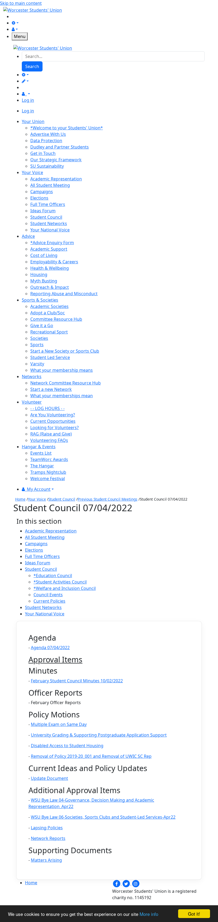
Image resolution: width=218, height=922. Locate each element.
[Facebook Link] (117, 883)
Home (20, 499)
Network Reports (48, 838)
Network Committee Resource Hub (65, 383)
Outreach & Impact (49, 287)
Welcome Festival (47, 478)
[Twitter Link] (126, 883)
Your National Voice (50, 230)
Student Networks (48, 223)
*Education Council (52, 575)
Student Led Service (50, 357)
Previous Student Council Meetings (107, 499)
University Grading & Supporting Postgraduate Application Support (99, 735)
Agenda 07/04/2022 (50, 647)
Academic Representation (56, 179)
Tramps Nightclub (48, 472)
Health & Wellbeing (49, 268)
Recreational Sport (49, 332)
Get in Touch (43, 153)
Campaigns (41, 191)
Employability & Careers (54, 262)
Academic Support (48, 249)
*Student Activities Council (60, 582)
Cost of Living (43, 255)
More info (149, 914)
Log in (28, 100)
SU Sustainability (47, 166)
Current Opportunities (53, 421)
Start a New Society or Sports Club (64, 351)
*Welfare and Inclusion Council (64, 588)
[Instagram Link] (135, 883)
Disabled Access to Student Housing (67, 745)
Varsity (37, 364)
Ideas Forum (43, 211)
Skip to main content (21, 3)
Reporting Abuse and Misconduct (64, 294)
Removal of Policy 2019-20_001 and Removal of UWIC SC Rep (91, 756)
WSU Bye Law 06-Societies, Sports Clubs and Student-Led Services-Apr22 (103, 817)
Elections (39, 198)
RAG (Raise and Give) (51, 434)
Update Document (49, 778)
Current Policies (49, 601)
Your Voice (37, 499)
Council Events (48, 595)
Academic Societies (49, 306)
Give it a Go (41, 325)
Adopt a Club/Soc (47, 313)
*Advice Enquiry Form (52, 243)
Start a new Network (51, 389)
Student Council (46, 217)
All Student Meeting (50, 185)
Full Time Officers (47, 204)
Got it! (194, 913)
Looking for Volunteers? (54, 427)
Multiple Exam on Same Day (59, 724)
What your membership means (61, 370)
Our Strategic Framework (56, 160)
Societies (39, 338)
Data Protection (46, 140)
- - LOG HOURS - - (47, 408)
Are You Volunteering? (52, 415)
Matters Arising (46, 860)
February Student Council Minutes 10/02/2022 (77, 681)
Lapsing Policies (47, 828)
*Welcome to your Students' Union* (66, 128)
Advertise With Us (48, 134)
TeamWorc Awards (49, 459)
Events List (41, 453)
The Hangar (42, 466)
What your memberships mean (61, 396)
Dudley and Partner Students (59, 147)
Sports (37, 345)
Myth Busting (43, 281)
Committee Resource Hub (56, 319)
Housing (38, 274)
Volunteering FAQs (49, 440)
